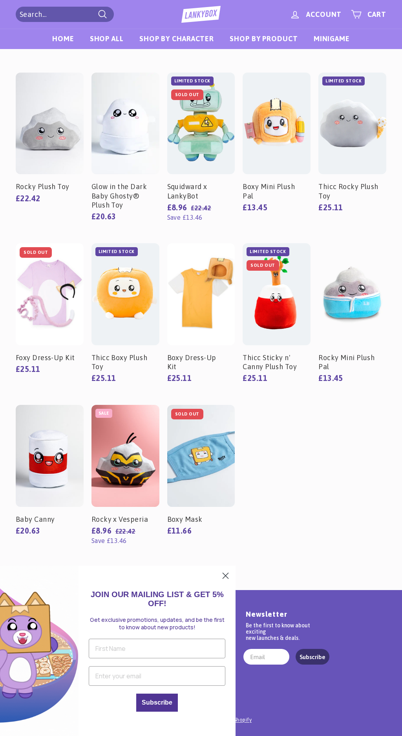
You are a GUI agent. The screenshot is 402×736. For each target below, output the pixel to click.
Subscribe (312, 657)
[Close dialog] (225, 576)
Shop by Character (176, 39)
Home (63, 39)
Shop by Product (264, 39)
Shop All (107, 39)
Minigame (332, 39)
